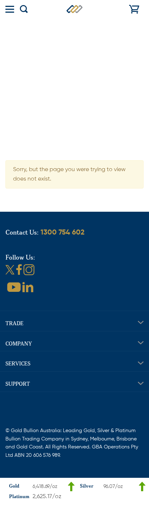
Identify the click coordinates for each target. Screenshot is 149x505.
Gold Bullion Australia (74, 9)
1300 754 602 (63, 232)
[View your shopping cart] (134, 9)
